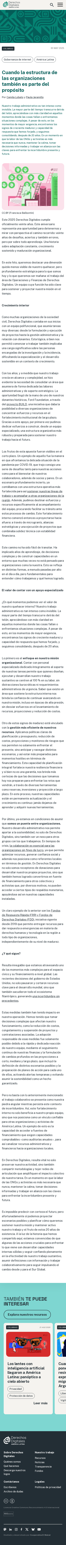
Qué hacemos (11, 1466)
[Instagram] (16, 1530)
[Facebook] (21, 1530)
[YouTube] (39, 1530)
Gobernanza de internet (17, 59)
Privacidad (16, 1389)
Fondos (39, 1470)
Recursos (40, 1458)
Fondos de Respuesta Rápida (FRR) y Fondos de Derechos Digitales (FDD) (31, 915)
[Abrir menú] (60, 5)
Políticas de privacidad (48, 1487)
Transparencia (43, 1466)
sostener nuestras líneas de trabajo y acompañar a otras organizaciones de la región (33, 496)
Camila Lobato (15, 97)
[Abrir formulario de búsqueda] (52, 5)
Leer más (40, 1403)
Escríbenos (10, 1487)
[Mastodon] (5, 1530)
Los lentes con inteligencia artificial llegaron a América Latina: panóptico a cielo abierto (26, 1373)
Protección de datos (21, 1395)
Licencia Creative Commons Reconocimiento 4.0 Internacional (31, 1507)
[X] (27, 1530)
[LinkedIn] (10, 1530)
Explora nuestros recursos (27, 1314)
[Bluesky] (33, 1530)
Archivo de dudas (13, 1491)
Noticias (40, 1462)
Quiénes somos (12, 1461)
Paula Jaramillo (35, 97)
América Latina (45, 59)
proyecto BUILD (17, 404)
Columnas (8, 49)
